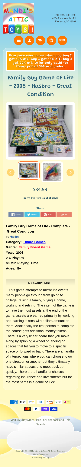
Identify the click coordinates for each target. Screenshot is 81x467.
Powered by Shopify (40, 457)
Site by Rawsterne (41, 454)
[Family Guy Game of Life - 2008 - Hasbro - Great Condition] (29, 170)
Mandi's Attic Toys (39, 451)
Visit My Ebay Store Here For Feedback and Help (40, 420)
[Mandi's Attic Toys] (18, 18)
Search (40, 424)
